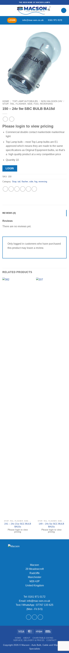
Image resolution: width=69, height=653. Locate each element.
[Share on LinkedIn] (34, 189)
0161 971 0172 (36, 596)
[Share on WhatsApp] (5, 189)
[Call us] (40, 617)
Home (5, 101)
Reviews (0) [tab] (9, 213)
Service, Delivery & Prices (28, 640)
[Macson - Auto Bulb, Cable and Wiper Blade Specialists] (34, 10)
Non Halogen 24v (51, 101)
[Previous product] (11, 119)
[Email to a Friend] (22, 189)
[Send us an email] (34, 617)
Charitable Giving (43, 638)
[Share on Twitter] (17, 189)
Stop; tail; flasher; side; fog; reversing (27, 104)
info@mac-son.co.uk (38, 601)
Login (10, 168)
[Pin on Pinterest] (28, 189)
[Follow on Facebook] (28, 617)
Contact (51, 640)
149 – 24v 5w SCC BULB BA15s (51, 525)
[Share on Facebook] (11, 189)
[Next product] (5, 119)
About (26, 638)
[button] (4, 10)
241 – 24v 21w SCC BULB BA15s (17, 525)
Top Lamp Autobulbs (25, 101)
